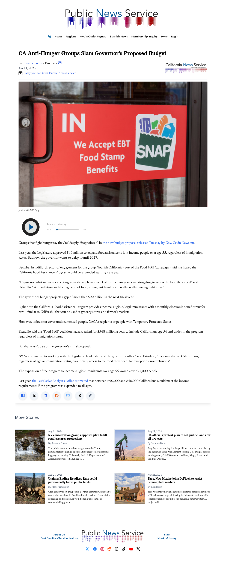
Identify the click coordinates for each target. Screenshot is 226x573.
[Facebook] (95, 549)
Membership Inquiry (144, 36)
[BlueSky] (87, 549)
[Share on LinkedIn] (45, 395)
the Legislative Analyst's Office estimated (60, 381)
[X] (138, 549)
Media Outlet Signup (93, 36)
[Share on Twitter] (34, 395)
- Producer (40, 63)
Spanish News (119, 36)
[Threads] (116, 549)
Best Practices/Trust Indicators (59, 538)
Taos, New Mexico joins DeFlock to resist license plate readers (175, 480)
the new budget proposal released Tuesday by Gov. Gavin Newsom (148, 243)
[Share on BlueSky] (68, 395)
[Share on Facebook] (23, 395)
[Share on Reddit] (56, 395)
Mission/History (166, 538)
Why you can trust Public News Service (49, 73)
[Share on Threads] (79, 395)
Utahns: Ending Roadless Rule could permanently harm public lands (72, 480)
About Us (59, 534)
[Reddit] (109, 549)
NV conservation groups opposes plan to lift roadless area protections (77, 437)
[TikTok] (124, 549)
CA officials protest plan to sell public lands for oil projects (179, 437)
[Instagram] (102, 549)
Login (174, 36)
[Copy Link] (90, 395)
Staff (167, 534)
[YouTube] (131, 549)
